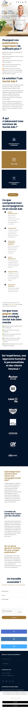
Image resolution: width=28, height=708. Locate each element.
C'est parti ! (6, 663)
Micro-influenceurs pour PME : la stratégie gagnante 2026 (13, 690)
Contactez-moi (12, 304)
